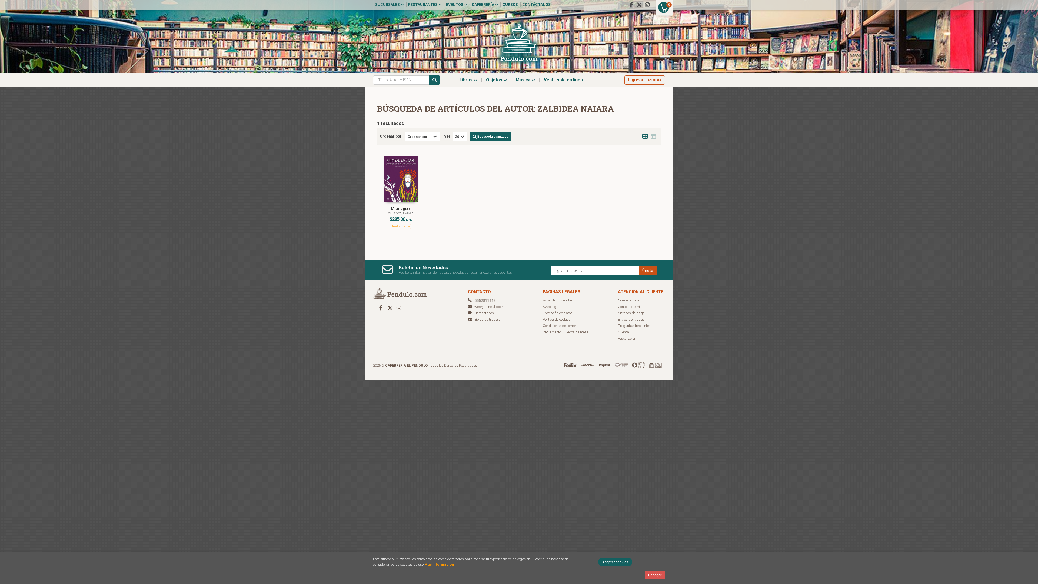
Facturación (627, 338)
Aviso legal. (551, 307)
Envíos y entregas (631, 319)
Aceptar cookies (615, 562)
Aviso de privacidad (558, 300)
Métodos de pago (631, 313)
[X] (639, 5)
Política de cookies (556, 319)
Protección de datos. (558, 313)
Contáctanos (536, 4)
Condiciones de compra (560, 326)
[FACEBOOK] (631, 5)
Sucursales (388, 4)
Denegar (654, 575)
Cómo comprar (629, 300)
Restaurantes (423, 4)
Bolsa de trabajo (487, 319)
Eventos (455, 4)
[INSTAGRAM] (647, 5)
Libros (467, 79)
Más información (439, 564)
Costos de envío (629, 307)
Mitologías (401, 208)
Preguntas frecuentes (634, 326)
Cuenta (623, 332)
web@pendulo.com (489, 307)
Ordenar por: (391, 136)
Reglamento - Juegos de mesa (566, 332)
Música (523, 79)
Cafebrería (483, 4)
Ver (447, 136)
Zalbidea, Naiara (401, 213)
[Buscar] (434, 80)
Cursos (510, 4)
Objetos (494, 79)
